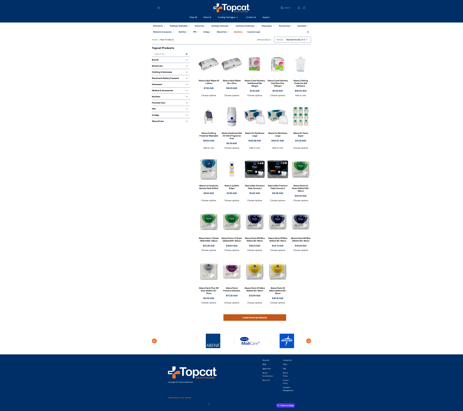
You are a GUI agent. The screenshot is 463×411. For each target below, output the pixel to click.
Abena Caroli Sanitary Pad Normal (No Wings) (255, 83)
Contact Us (287, 360)
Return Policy (285, 374)
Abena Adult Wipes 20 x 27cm (232, 82)
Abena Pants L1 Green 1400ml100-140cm (209, 239)
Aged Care (266, 369)
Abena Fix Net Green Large (277, 134)
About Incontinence (267, 374)
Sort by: (279, 39)
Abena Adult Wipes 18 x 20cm (209, 82)
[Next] (308, 340)
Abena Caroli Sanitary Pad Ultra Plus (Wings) (277, 83)
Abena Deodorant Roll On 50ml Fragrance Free (232, 136)
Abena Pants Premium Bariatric (231, 289)
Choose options (208, 95)
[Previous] (154, 340)
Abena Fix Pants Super (300, 134)
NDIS (264, 364)
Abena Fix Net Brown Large (254, 134)
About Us (266, 380)
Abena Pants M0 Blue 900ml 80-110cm (255, 239)
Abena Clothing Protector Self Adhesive (300, 83)
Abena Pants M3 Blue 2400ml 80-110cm (301, 239)
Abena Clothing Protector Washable (208, 134)
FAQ (284, 369)
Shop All (265, 360)
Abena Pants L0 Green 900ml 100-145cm (300, 188)
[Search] (282, 7)
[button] (158, 7)
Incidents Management (288, 388)
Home (155, 39)
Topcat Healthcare (185, 382)
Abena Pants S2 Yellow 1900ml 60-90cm (277, 291)
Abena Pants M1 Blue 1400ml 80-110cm (277, 239)
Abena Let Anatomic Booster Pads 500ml (208, 187)
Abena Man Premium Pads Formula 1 (255, 187)
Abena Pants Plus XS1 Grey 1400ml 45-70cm (209, 291)
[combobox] (290, 7)
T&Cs (285, 364)
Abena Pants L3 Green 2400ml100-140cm (231, 239)
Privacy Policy (286, 381)
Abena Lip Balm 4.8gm (231, 187)
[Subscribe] (208, 404)
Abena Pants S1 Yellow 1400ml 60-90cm (255, 289)
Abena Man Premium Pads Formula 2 (278, 187)
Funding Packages (226, 17)
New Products (167, 39)
